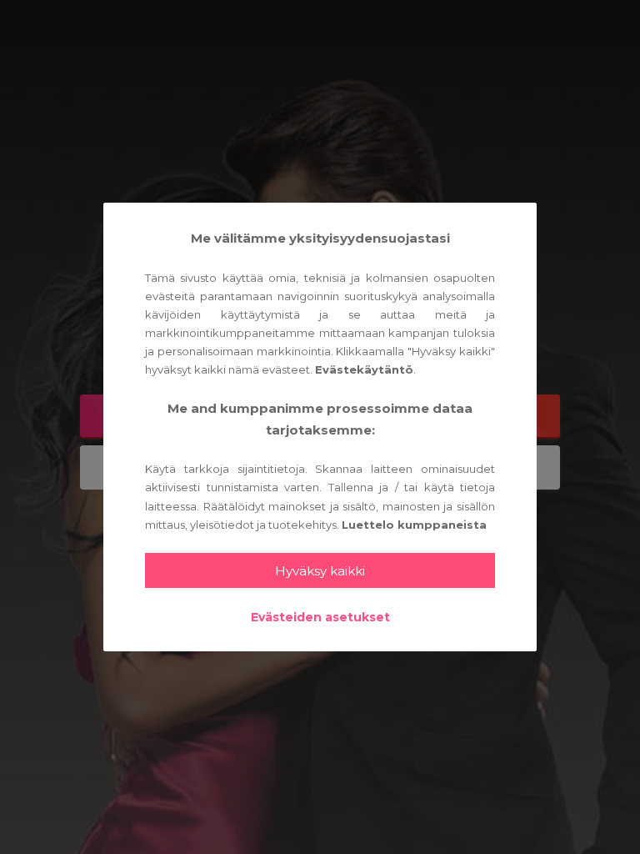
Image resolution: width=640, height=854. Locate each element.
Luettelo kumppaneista (414, 524)
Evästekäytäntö (364, 369)
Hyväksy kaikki (320, 571)
